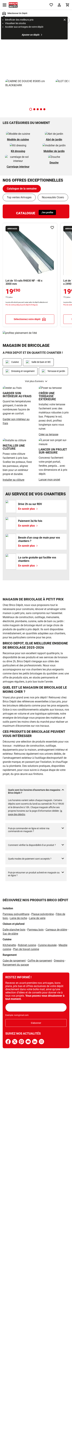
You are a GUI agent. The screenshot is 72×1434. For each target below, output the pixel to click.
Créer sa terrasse (48, 434)
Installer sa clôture (13, 479)
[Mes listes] (51, 5)
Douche (54, 162)
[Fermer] (64, 20)
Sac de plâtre (10, 933)
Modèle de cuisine (18, 139)
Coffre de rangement (40, 960)
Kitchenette (9, 945)
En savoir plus (36, 53)
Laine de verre (37, 918)
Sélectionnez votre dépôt (27, 319)
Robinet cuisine (27, 945)
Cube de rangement (14, 960)
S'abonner (36, 1023)
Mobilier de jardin (54, 151)
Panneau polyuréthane (16, 914)
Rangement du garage (16, 964)
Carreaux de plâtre (56, 929)
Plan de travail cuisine (26, 949)
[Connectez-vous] (59, 5)
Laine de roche (18, 918)
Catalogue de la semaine (22, 188)
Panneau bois (35, 929)
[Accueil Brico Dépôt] (13, 5)
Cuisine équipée (47, 945)
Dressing (59, 960)
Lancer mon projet (49, 479)
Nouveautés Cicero (53, 197)
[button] (30, 109)
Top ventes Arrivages (19, 197)
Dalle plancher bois (14, 929)
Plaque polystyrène (42, 914)
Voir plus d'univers (34, 381)
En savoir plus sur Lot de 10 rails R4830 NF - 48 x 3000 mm (30, 275)
